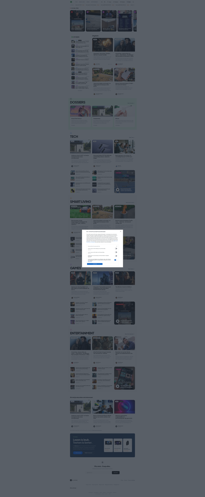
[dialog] (102, 248)
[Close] (121, 232)
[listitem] (102, 246)
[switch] (115, 248)
